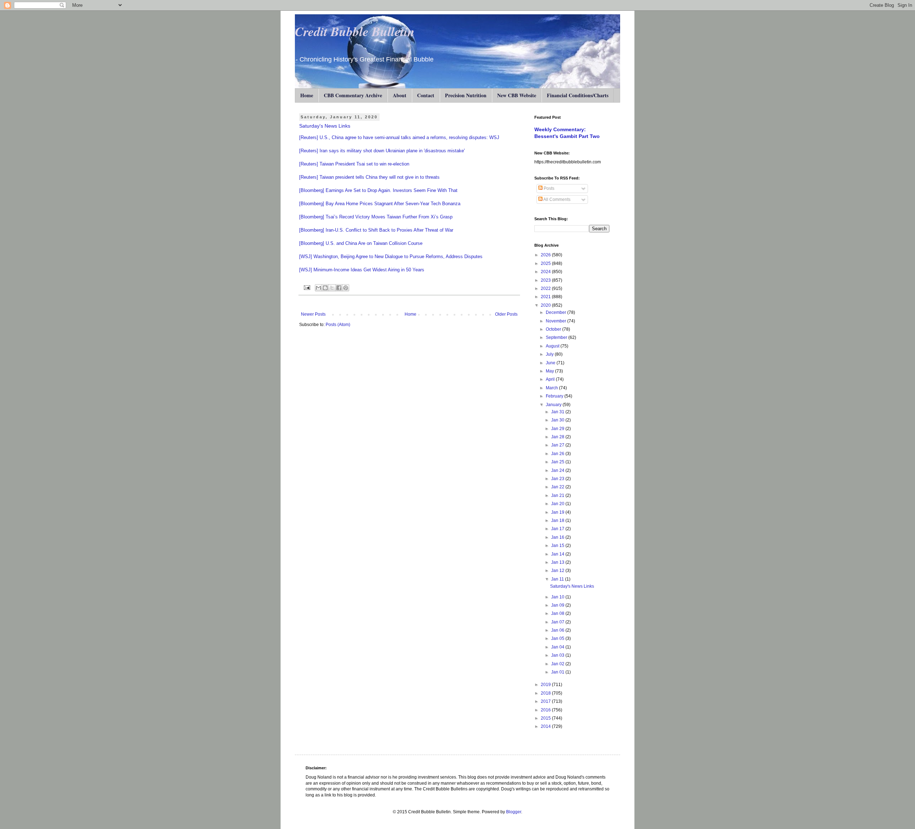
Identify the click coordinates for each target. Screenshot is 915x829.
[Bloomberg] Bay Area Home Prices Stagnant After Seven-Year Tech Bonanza (379, 203)
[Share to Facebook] (338, 287)
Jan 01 (558, 672)
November (556, 321)
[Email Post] (306, 287)
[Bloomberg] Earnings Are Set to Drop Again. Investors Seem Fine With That (378, 190)
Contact (425, 95)
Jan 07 (558, 622)
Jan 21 (558, 495)
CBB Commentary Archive (353, 95)
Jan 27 (558, 445)
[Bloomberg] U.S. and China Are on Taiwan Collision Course (360, 243)
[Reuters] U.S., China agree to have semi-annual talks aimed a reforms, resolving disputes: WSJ (399, 137)
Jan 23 (558, 478)
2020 (546, 305)
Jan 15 (558, 545)
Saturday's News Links (324, 126)
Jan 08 (558, 613)
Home (306, 95)
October (554, 329)
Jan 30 (558, 420)
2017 (546, 701)
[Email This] (318, 287)
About (399, 95)
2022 (546, 288)
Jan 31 (558, 411)
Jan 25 (558, 461)
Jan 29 (558, 428)
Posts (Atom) (338, 324)
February (555, 396)
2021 (546, 296)
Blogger (513, 811)
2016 (546, 709)
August (553, 346)
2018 (546, 693)
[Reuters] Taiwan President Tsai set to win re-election (354, 164)
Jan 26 (558, 453)
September (557, 337)
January (554, 404)
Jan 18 (558, 520)
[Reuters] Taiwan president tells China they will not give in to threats (369, 177)
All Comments (556, 199)
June (551, 362)
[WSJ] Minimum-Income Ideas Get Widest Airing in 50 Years (361, 269)
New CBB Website (516, 95)
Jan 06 (558, 630)
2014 (546, 726)
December (556, 312)
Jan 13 (558, 562)
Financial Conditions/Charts (577, 95)
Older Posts (506, 314)
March (552, 387)
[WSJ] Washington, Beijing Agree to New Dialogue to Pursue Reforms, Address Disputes (391, 256)
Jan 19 (558, 512)
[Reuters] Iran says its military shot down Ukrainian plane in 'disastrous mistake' (382, 150)
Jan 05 (558, 638)
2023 (546, 280)
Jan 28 (558, 436)
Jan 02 (558, 663)
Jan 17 (558, 528)
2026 (546, 254)
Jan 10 (558, 596)
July (550, 354)
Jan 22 (558, 486)
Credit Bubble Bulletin (355, 31)
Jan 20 (558, 503)
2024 (546, 271)
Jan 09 (558, 605)
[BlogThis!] (325, 287)
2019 (546, 684)
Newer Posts (313, 314)
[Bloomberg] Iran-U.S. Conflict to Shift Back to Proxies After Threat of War (376, 230)
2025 (546, 263)
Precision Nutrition (465, 95)
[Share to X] (332, 287)
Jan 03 (558, 655)
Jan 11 (558, 579)
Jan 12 (558, 570)
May (550, 371)
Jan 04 (558, 647)
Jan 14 (558, 554)
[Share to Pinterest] (345, 287)
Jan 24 (558, 470)
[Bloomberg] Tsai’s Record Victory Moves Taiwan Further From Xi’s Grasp (375, 216)
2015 (546, 718)
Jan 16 (558, 537)
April (551, 379)
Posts (548, 188)
